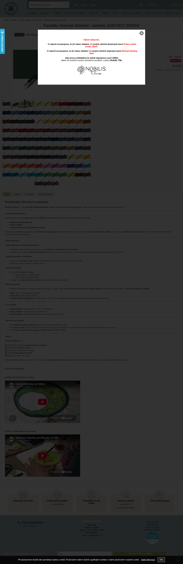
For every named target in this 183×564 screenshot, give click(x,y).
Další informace (148, 560)
